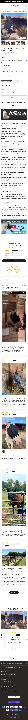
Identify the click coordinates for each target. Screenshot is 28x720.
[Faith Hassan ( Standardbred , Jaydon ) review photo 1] (14, 557)
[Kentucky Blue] (13, 69)
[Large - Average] (17, 83)
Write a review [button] (14, 261)
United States (13, 696)
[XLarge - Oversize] (6, 87)
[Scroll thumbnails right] (26, 43)
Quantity (3, 89)
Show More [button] (14, 593)
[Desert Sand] (5, 76)
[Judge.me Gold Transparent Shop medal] (17, 269)
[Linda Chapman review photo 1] (14, 379)
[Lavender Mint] (5, 73)
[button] (8, 250)
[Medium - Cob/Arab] (6, 83)
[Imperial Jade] (14, 73)
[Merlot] (11, 76)
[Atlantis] (21, 73)
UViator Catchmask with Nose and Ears (12, 211)
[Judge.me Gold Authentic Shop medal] (10, 269)
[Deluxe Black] (5, 69)
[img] (5, 285)
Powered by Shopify (14, 717)
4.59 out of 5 (18, 246)
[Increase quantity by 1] (13, 92)
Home (2, 10)
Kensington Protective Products (9, 53)
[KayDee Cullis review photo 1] (14, 433)
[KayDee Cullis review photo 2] (3, 451)
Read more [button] (4, 585)
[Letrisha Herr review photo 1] (14, 500)
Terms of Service (10, 714)
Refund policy (18, 714)
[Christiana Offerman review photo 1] (14, 316)
